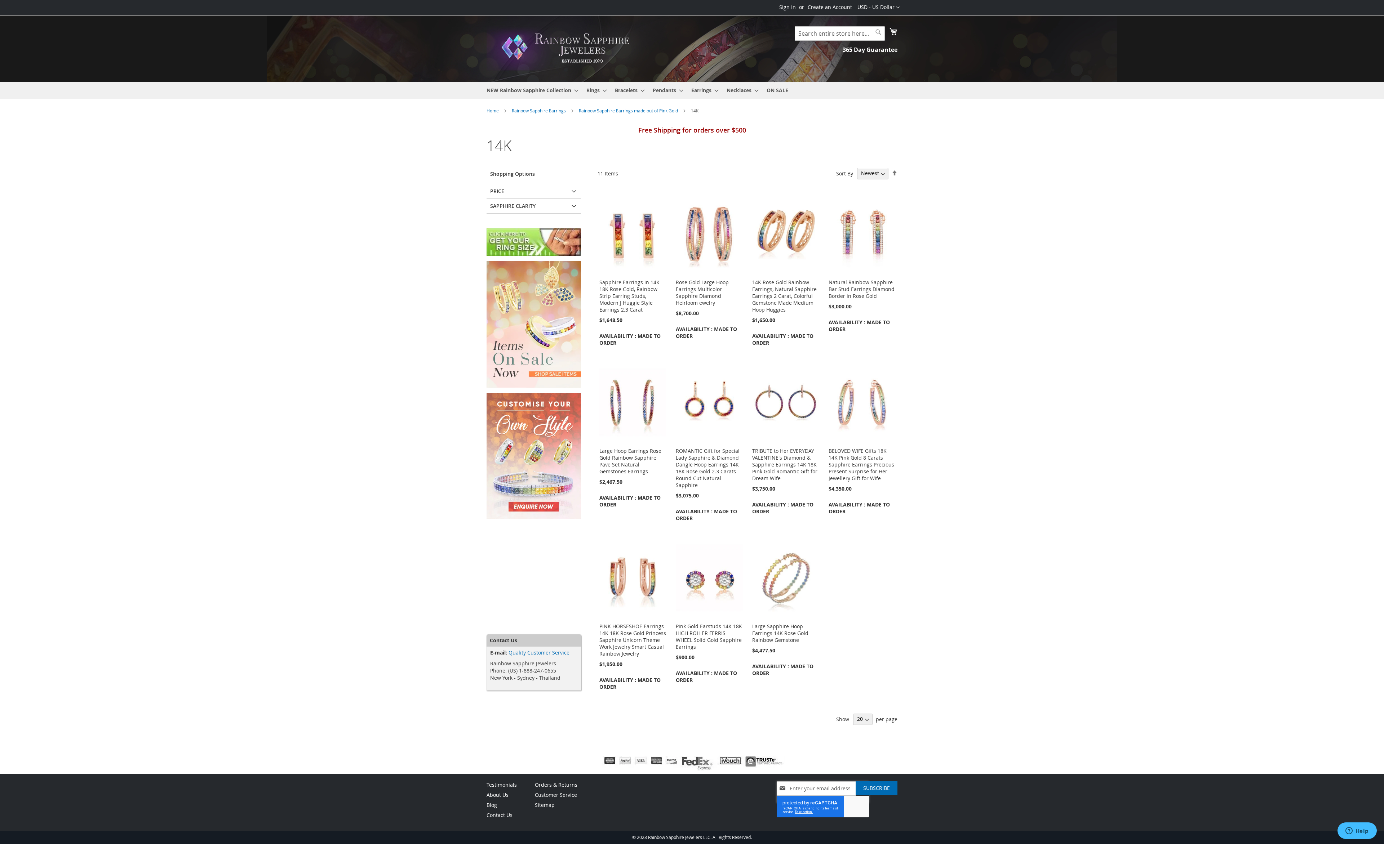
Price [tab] (497, 191)
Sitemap (545, 804)
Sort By (844, 173)
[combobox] (840, 33)
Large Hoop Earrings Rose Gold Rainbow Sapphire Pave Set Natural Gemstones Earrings (630, 461)
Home (493, 110)
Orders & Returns (556, 784)
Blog (492, 804)
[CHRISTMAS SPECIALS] (534, 385)
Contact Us (500, 815)
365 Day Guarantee (870, 50)
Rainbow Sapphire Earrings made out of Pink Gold (629, 110)
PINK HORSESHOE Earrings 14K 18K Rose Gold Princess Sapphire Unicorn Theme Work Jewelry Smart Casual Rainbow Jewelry (632, 640)
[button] (878, 8)
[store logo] (568, 48)
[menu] (692, 90)
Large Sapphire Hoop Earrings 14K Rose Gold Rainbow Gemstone (780, 633)
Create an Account (830, 7)
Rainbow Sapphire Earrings (539, 110)
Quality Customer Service (539, 652)
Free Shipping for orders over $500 (692, 130)
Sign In (787, 7)
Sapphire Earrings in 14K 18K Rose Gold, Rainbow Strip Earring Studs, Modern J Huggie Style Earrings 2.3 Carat (629, 296)
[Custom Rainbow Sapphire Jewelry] (534, 517)
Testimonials (502, 784)
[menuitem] (530, 90)
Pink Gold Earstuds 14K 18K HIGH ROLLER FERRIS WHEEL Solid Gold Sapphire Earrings (709, 636)
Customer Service (556, 794)
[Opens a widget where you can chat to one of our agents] (1357, 831)
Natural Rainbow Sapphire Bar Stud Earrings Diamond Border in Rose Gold (862, 289)
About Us (498, 794)
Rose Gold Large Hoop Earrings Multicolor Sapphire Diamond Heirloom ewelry (702, 292)
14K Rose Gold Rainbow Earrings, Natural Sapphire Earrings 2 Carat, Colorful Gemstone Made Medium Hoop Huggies (784, 296)
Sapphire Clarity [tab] (513, 205)
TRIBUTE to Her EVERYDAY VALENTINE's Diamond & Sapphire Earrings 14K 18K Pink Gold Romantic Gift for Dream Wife (784, 464)
